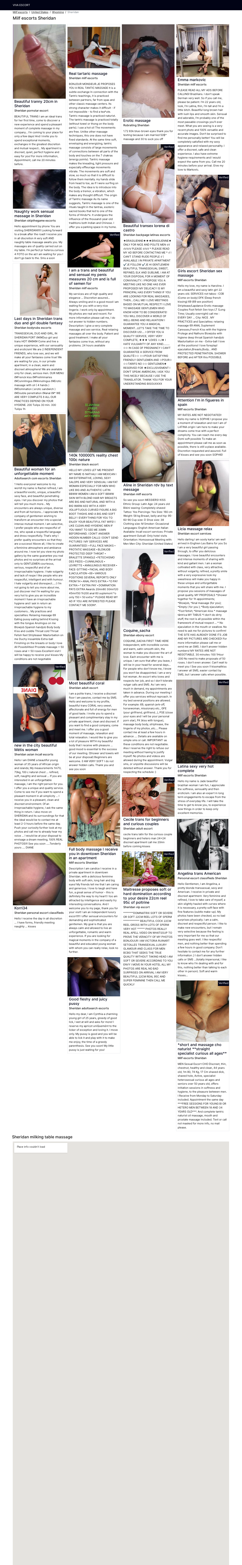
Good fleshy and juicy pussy (88, 1001)
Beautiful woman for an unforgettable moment (34, 471)
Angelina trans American (199, 873)
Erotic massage (137, 120)
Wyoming (58, 12)
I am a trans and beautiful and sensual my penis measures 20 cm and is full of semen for (92, 277)
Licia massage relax (195, 529)
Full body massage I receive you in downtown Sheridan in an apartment (93, 853)
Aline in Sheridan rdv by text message (148, 487)
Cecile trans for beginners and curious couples (146, 821)
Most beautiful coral (86, 683)
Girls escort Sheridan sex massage (200, 273)
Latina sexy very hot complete (196, 768)
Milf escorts (20, 12)
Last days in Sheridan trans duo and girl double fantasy (38, 320)
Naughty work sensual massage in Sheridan (34, 213)
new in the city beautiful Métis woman (35, 747)
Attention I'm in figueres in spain (201, 402)
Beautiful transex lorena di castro (146, 227)
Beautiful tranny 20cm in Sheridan (35, 103)
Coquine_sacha (136, 630)
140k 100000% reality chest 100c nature (93, 457)
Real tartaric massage (88, 73)
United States (39, 12)
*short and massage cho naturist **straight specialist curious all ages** (202, 1049)
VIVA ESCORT (21, 5)
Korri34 (20, 908)
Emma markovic (192, 79)
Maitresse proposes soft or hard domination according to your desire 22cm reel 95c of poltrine (147, 896)
